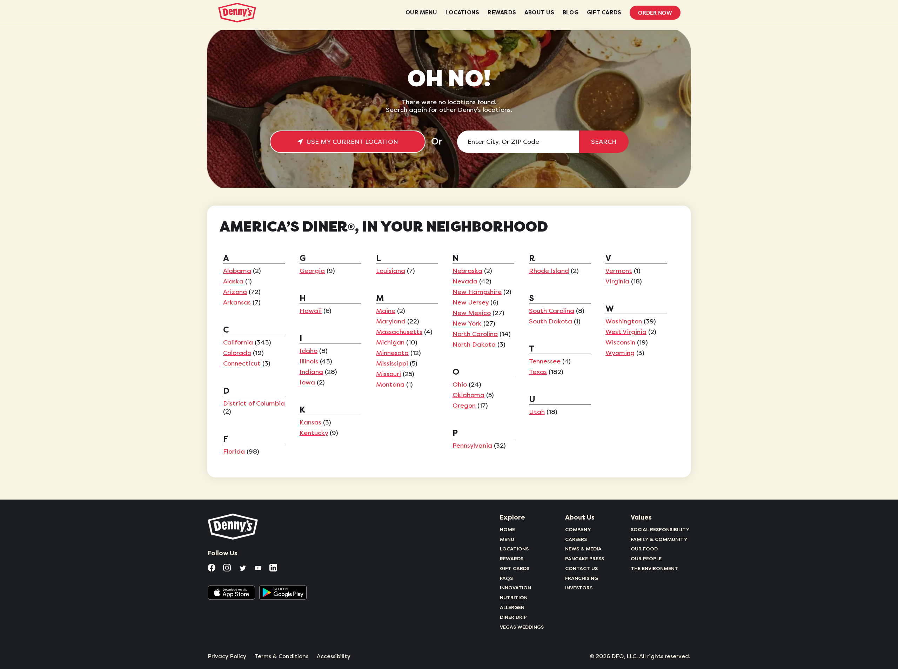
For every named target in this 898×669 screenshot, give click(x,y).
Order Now (655, 12)
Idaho (308, 351)
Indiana (311, 372)
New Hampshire (477, 292)
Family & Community (659, 539)
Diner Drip (513, 617)
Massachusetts (399, 332)
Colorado (237, 353)
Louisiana (390, 271)
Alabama (237, 271)
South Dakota (550, 321)
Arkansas (237, 302)
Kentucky (314, 433)
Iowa (307, 382)
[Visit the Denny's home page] (233, 527)
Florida (234, 451)
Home (507, 529)
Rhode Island (549, 271)
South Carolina (551, 311)
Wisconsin (620, 342)
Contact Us (581, 568)
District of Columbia (254, 403)
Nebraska (467, 271)
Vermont (618, 271)
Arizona (235, 292)
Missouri (388, 374)
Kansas (310, 422)
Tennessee (545, 361)
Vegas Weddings (522, 627)
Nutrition (514, 597)
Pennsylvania (472, 445)
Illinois (309, 361)
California (238, 342)
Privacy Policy (227, 656)
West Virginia (625, 332)
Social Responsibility (660, 529)
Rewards (511, 558)
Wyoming (620, 353)
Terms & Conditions (281, 656)
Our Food (644, 548)
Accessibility (333, 656)
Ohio (460, 384)
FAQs (506, 578)
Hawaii (311, 311)
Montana (390, 384)
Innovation (515, 587)
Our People (646, 558)
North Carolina (475, 334)
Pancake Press (584, 558)
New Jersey (471, 302)
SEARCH (604, 142)
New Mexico (472, 313)
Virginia (617, 281)
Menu (507, 539)
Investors (578, 587)
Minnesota (392, 353)
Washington (623, 321)
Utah (537, 412)
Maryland (391, 321)
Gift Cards (514, 568)
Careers (576, 539)
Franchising (581, 578)
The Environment (654, 568)
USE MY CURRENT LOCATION (352, 142)
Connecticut (242, 363)
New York (467, 323)
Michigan (390, 342)
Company (578, 529)
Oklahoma (468, 395)
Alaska (233, 281)
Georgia (312, 271)
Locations (514, 548)
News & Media (583, 548)
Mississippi (392, 363)
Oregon (464, 405)
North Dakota (474, 344)
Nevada (465, 281)
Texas (538, 372)
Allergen (512, 607)
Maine (385, 311)
